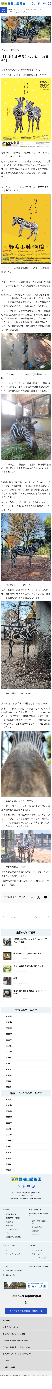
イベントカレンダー (39, 1258)
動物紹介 (35, 1231)
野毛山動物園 (26, 1179)
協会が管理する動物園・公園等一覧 (26, 1311)
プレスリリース (9, 1275)
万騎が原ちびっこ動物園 (38, 1266)
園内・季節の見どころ (39, 1222)
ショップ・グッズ (13, 1254)
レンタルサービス (13, 1229)
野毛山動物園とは (13, 1214)
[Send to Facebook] (32, 897)
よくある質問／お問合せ (12, 1270)
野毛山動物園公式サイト (13, 3)
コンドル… (14, 917)
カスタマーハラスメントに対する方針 (17, 1354)
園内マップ (10, 1225)
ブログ (5, 1266)
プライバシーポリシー (11, 1327)
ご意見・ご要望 (9, 1367)
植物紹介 (35, 1234)
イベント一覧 (37, 1250)
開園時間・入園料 (13, 1218)
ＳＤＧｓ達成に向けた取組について (16, 1347)
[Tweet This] (38, 897)
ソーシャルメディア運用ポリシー (16, 1340)
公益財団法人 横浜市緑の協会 (26, 1296)
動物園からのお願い (13, 1237)
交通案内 (9, 1222)
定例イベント (37, 1254)
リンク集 (6, 1360)
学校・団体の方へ (36, 1209)
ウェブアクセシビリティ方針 (14, 1333)
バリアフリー (11, 1233)
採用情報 (6, 1320)
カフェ (8, 1250)
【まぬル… (38, 917)
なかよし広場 (37, 1227)
